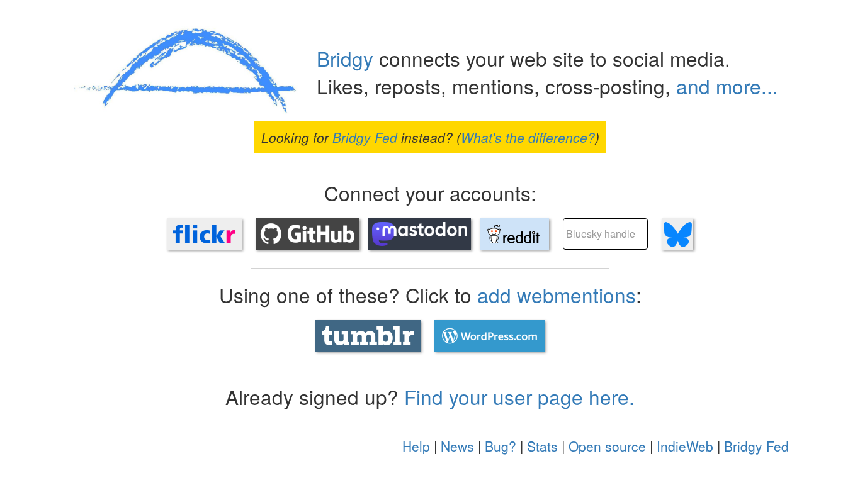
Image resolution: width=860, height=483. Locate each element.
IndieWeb (685, 445)
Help (416, 445)
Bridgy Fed (364, 136)
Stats (542, 445)
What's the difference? (528, 136)
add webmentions (556, 294)
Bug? (500, 445)
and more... (727, 86)
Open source (607, 445)
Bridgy (345, 58)
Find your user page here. (519, 396)
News (457, 445)
